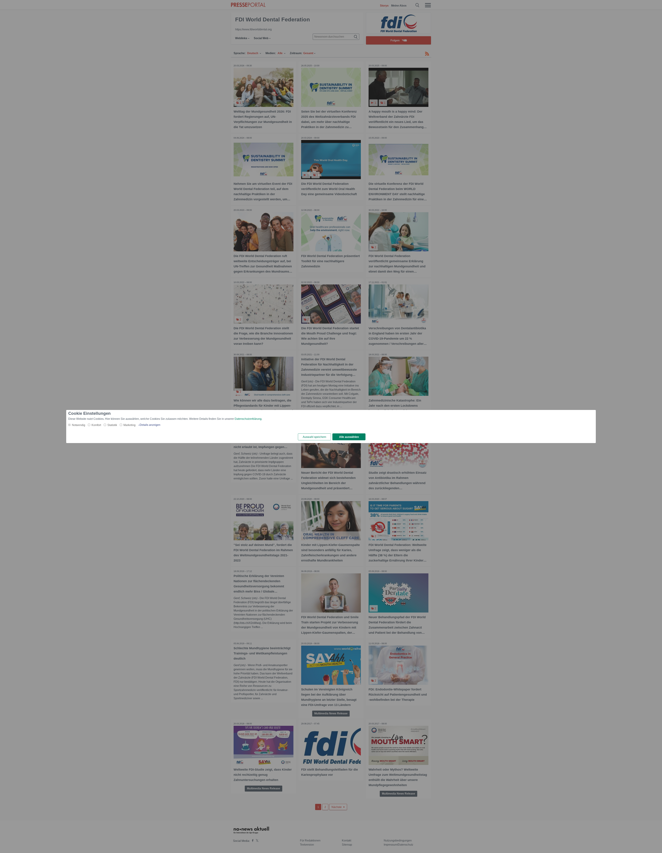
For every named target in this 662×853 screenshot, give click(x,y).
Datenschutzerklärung (248, 418)
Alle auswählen (349, 436)
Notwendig (78, 425)
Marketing (129, 425)
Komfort (96, 425)
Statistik (112, 425)
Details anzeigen (150, 424)
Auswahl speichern (314, 436)
